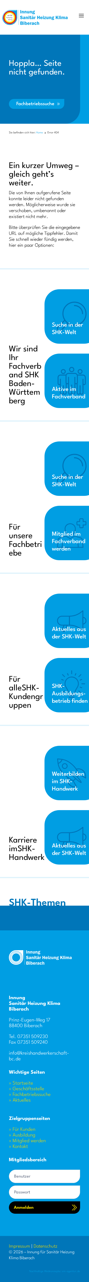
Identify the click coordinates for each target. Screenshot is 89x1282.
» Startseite (21, 1083)
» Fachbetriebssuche (30, 1094)
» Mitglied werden (27, 1140)
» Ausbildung (22, 1135)
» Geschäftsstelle (26, 1089)
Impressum (19, 1246)
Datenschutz (45, 1246)
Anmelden (24, 1208)
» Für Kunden (22, 1129)
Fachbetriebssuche (35, 104)
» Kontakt (18, 1146)
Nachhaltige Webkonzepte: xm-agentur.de (54, 1271)
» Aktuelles (20, 1100)
